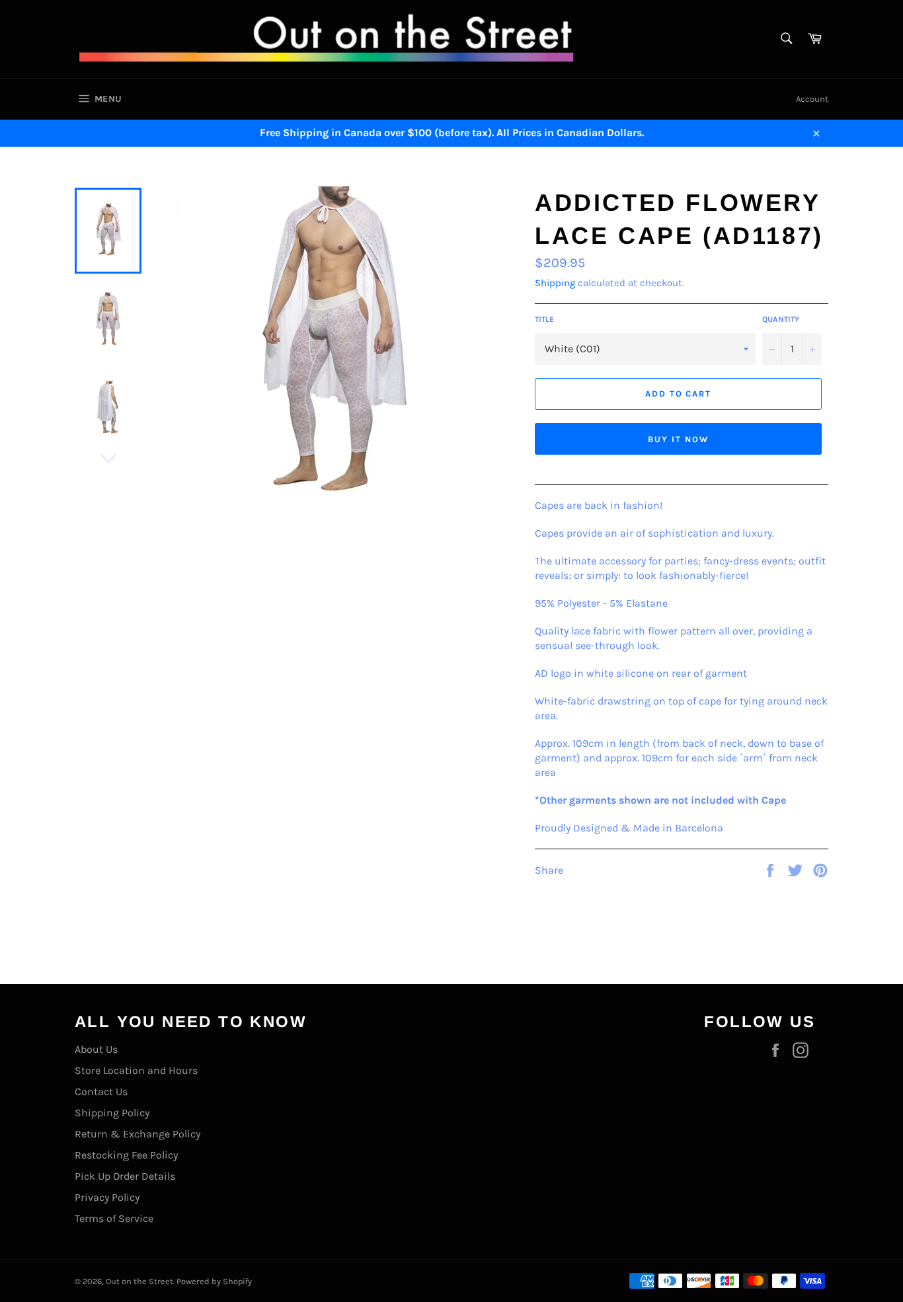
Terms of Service (114, 1218)
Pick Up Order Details (125, 1176)
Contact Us (101, 1091)
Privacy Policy (107, 1197)
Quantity (780, 319)
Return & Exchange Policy (137, 1134)
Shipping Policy (112, 1112)
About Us (96, 1049)
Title (544, 319)
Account (812, 99)
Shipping (555, 283)
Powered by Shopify (214, 1281)
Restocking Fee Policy (126, 1155)
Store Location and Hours (136, 1070)
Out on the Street (139, 1281)
